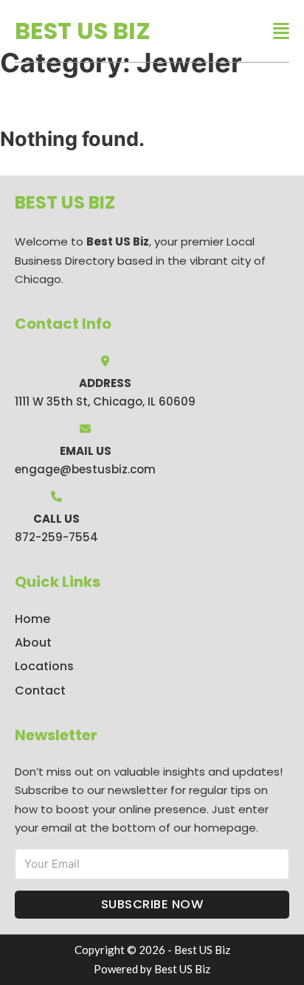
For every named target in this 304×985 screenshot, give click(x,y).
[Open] (281, 31)
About (33, 642)
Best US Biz (83, 30)
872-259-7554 (56, 537)
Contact (40, 690)
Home (32, 618)
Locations (44, 666)
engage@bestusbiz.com (85, 469)
